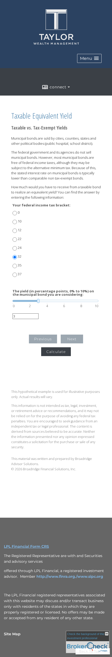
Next (72, 339)
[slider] (55, 301)
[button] (89, 58)
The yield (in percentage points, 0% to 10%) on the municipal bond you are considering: (53, 293)
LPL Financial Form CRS (26, 546)
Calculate (56, 351)
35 (19, 265)
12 (19, 230)
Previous (43, 339)
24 (19, 247)
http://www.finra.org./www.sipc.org (69, 576)
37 (19, 274)
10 (19, 221)
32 (19, 256)
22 (19, 239)
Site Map (12, 634)
